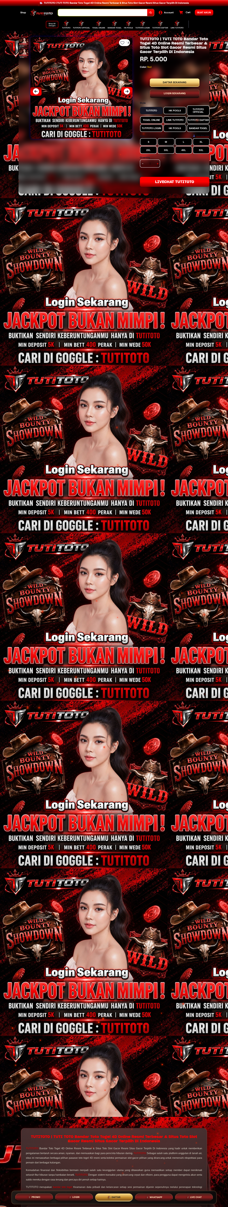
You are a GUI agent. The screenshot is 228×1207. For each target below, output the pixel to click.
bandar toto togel (62, 1187)
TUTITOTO (32, 1148)
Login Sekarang (175, 93)
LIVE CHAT (196, 1197)
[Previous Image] (36, 91)
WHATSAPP (156, 1197)
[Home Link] (42, 12)
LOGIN (76, 1197)
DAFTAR (116, 1197)
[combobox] (102, 12)
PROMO (36, 1197)
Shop (23, 12)
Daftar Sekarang (174, 82)
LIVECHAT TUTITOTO (174, 181)
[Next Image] (126, 91)
